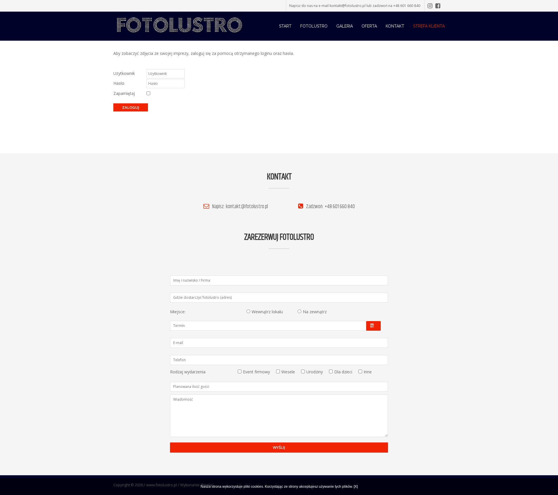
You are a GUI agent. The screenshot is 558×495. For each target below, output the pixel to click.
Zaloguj (130, 107)
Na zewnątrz (315, 311)
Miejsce (177, 311)
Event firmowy (256, 372)
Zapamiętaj (124, 93)
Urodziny (314, 372)
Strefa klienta (429, 26)
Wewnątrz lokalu (267, 311)
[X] (356, 487)
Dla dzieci (343, 372)
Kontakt (395, 26)
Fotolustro (314, 26)
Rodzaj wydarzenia (187, 372)
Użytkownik (124, 73)
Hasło (118, 83)
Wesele (288, 372)
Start (285, 26)
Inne (368, 372)
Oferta (369, 26)
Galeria (344, 26)
